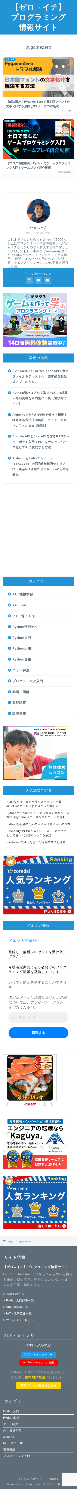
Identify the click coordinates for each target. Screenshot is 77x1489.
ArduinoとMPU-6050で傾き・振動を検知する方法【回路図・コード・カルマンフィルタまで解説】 (40, 420)
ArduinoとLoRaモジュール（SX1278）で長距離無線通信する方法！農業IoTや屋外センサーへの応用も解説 (40, 466)
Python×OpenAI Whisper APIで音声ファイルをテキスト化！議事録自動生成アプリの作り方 (40, 376)
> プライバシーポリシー (19, 1320)
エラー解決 (21, 670)
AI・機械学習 (22, 594)
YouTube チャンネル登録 (38, 1362)
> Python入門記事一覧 (18, 1300)
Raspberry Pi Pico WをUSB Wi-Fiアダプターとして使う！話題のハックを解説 (37, 833)
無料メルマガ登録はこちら (38, 1385)
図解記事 (19, 702)
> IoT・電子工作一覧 (17, 1313)
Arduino (19, 605)
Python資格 (21, 659)
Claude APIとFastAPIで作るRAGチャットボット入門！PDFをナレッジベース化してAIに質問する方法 (41, 442)
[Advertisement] (38, 530)
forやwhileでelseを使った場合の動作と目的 (35, 842)
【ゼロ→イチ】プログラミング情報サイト (38, 17)
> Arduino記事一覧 (16, 1307)
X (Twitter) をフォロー (38, 1354)
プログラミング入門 (27, 681)
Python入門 (21, 637)
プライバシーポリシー (48, 1002)
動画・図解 (21, 692)
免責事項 (54, 1479)
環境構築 (19, 713)
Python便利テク (25, 627)
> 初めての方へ (13, 1293)
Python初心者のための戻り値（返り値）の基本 (38, 824)
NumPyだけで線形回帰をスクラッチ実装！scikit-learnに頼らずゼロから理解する (35, 804)
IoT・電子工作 (23, 616)
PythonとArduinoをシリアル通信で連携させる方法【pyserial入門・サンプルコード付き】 (37, 815)
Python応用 (21, 648)
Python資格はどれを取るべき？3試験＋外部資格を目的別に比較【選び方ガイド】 (40, 398)
